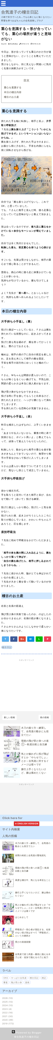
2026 (7, 998)
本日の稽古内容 (12, 92)
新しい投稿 (9, 717)
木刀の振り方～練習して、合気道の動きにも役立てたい (35, 731)
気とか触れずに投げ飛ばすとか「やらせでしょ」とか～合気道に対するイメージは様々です (32, 907)
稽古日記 (7, 647)
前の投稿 (44, 717)
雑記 (44, 978)
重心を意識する (12, 87)
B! (30, 639)
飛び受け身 (16, 982)
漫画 (27, 982)
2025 (7, 1002)
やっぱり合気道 (19, 978)
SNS (5, 978)
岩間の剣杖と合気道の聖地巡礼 (30, 855)
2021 (7, 1016)
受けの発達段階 (23, 942)
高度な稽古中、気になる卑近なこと (32, 880)
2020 (7, 1020)
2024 (7, 1005)
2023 (6, 1009)
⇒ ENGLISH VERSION (26, 823)
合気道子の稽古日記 (19, 12)
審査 (5, 982)
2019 (7, 1023)
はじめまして (21, 917)
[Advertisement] (26, 685)
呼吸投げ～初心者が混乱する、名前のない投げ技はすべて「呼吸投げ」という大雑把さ (32, 932)
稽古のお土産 (11, 96)
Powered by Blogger (28, 1032)
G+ (22, 639)
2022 (7, 1012)
